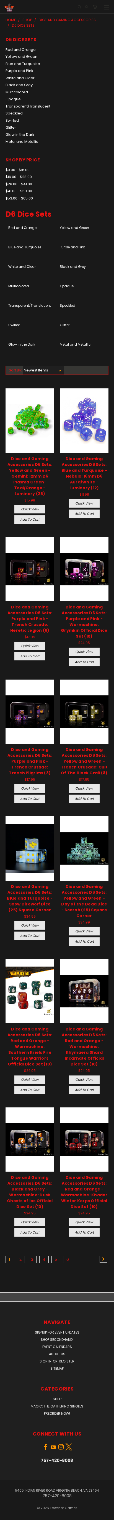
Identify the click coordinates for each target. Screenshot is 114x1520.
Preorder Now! (57, 1413)
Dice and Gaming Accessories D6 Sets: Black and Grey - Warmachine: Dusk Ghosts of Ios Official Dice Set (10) (30, 1192)
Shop (57, 1399)
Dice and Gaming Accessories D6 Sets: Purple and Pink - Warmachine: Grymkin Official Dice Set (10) (84, 621)
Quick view (30, 509)
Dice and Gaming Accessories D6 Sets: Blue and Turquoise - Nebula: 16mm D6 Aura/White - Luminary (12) (84, 473)
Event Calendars (57, 1346)
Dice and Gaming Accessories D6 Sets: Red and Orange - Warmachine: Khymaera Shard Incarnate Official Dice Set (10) (84, 1046)
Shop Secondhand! (57, 1339)
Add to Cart (29, 519)
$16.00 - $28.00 (19, 176)
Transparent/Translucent (28, 106)
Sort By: (15, 370)
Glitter (11, 127)
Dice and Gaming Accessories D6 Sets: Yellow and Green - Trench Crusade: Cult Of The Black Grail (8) (84, 761)
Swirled (12, 120)
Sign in (46, 1361)
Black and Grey (19, 85)
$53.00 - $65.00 (19, 198)
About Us (57, 1354)
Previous (9, 1514)
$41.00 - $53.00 (19, 191)
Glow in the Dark (20, 134)
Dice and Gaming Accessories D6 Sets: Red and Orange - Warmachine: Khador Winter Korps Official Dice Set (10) (84, 1192)
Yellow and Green (21, 56)
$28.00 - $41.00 (19, 184)
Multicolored (17, 92)
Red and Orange (21, 49)
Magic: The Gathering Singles (57, 1406)
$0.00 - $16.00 (18, 170)
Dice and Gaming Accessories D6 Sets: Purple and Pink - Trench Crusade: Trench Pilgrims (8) (29, 761)
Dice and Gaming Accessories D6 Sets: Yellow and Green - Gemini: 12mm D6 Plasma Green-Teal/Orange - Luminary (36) (29, 476)
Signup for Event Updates (57, 1332)
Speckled (14, 113)
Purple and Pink (19, 70)
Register (66, 1361)
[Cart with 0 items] (95, 7)
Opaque (13, 99)
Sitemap (57, 1368)
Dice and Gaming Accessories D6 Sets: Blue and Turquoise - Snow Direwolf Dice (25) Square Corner (30, 898)
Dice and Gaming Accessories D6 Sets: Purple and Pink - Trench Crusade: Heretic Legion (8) (29, 618)
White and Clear (20, 78)
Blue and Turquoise (23, 63)
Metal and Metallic (22, 141)
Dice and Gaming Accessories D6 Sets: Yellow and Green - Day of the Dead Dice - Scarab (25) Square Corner (84, 901)
